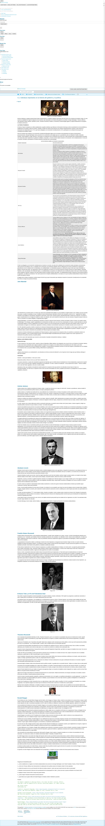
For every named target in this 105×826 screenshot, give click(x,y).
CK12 (28, 808)
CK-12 (75, 807)
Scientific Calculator (6, 63)
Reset (2, 31)
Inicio (23, 94)
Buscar (19, 92)
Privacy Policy (39, 824)
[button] (4, 71)
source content (33, 808)
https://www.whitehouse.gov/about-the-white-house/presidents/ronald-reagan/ (46, 801)
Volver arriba (20, 816)
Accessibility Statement (55, 824)
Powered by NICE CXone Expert (34, 821)
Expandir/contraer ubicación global (87, 94)
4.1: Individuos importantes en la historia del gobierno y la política (34, 807)
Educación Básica (39, 94)
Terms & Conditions (46, 824)
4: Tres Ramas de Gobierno (69, 94)
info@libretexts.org (77, 824)
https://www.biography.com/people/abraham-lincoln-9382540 (47, 792)
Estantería (30, 94)
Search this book (3, 20)
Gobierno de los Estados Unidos (53, 94)
